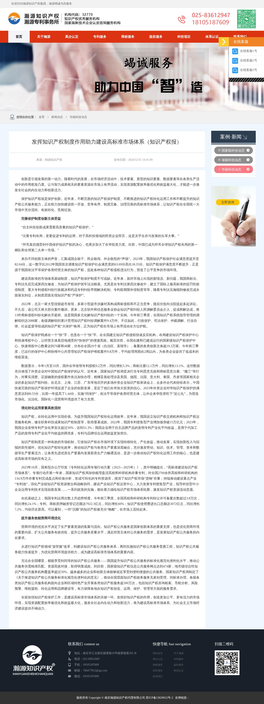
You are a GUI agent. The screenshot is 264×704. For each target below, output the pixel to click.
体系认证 (212, 36)
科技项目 (184, 36)
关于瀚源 (43, 36)
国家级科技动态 (233, 150)
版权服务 (156, 36)
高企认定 (71, 36)
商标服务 (127, 36)
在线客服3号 (247, 70)
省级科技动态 (231, 160)
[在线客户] (224, 41)
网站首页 (158, 653)
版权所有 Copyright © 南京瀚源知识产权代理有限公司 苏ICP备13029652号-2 (125, 697)
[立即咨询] (233, 245)
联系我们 (240, 36)
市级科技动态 (78, 117)
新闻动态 (57, 117)
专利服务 (99, 36)
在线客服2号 (247, 60)
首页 (19, 36)
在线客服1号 (247, 51)
